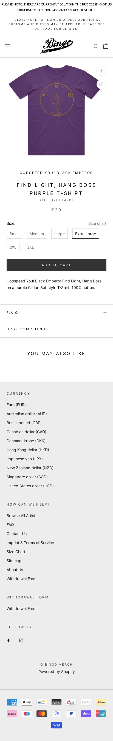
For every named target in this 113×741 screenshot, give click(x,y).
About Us (15, 569)
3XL (30, 247)
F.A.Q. (13, 313)
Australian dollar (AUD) (27, 413)
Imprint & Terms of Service (30, 542)
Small (14, 233)
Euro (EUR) (16, 404)
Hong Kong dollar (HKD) (28, 449)
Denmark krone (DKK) (26, 440)
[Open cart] (105, 46)
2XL (13, 247)
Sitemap (14, 560)
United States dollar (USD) (30, 485)
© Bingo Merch (56, 664)
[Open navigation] (7, 46)
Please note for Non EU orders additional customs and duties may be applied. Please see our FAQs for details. (57, 24)
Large (59, 233)
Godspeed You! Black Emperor (56, 173)
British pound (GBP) (24, 422)
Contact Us (17, 533)
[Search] (96, 46)
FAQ (10, 524)
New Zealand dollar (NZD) (30, 467)
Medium (37, 233)
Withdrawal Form (21, 578)
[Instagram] (21, 640)
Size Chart (16, 551)
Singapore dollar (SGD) (27, 476)
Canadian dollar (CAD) (26, 431)
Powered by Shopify (56, 671)
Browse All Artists (22, 515)
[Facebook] (8, 640)
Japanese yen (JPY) (25, 458)
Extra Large (85, 233)
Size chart (97, 223)
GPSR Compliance (27, 329)
